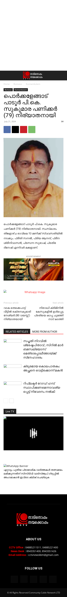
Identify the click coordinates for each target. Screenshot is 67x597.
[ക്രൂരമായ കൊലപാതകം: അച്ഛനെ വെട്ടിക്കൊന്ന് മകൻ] (12, 371)
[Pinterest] (23, 129)
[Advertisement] (33, 35)
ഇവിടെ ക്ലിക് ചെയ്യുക (34, 477)
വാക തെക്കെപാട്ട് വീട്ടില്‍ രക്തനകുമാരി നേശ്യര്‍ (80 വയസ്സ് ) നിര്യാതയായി (17, 313)
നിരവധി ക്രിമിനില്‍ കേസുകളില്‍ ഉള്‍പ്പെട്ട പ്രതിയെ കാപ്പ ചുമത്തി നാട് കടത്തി (48, 313)
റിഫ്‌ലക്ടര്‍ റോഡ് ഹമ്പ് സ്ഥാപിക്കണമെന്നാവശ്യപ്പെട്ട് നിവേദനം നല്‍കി (41, 387)
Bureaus (18, 84)
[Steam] (33, 579)
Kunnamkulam (33, 84)
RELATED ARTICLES (17, 331)
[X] (15, 129)
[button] (6, 75)
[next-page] (11, 401)
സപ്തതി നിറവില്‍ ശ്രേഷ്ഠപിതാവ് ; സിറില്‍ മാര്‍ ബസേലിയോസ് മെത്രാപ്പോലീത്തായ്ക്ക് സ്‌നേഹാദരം (43, 349)
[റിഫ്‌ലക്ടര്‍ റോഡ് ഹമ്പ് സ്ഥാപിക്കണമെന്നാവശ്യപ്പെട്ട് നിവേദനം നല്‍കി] (12, 388)
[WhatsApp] (31, 129)
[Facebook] (7, 129)
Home (7, 84)
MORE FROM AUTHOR (44, 331)
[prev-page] (6, 401)
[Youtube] (52, 579)
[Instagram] (24, 579)
